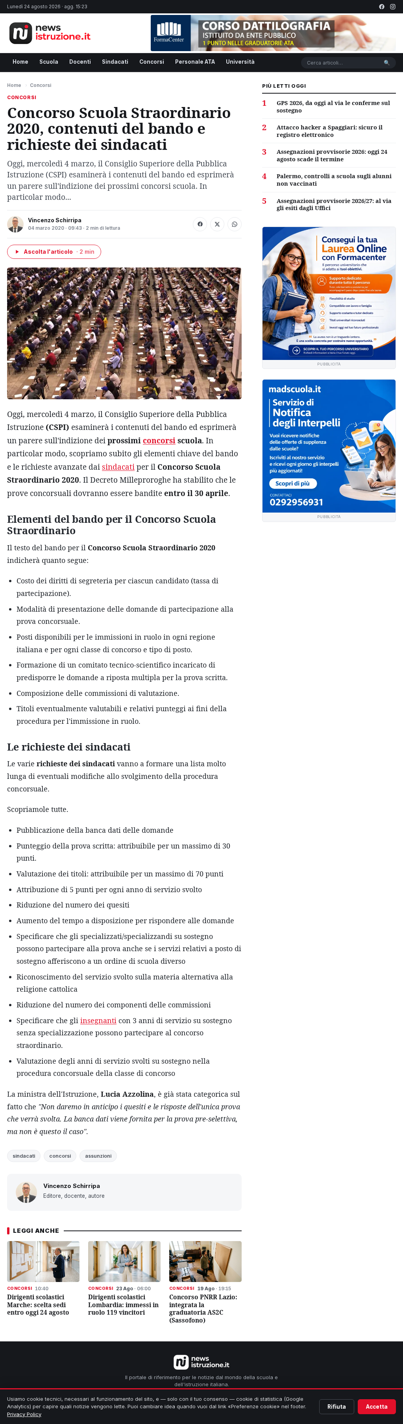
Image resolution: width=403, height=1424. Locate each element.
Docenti (80, 62)
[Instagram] (393, 7)
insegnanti (98, 1020)
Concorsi (151, 62)
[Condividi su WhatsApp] (234, 224)
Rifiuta (336, 1407)
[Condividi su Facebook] (200, 224)
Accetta (377, 1407)
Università (240, 62)
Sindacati (115, 62)
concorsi (159, 440)
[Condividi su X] (217, 224)
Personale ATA (195, 62)
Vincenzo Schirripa (54, 220)
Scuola (48, 62)
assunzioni (98, 1156)
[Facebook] (382, 7)
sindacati (118, 467)
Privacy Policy (24, 1414)
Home (20, 62)
